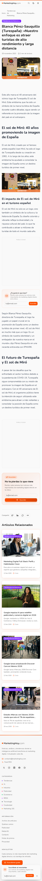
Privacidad (5, 842)
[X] (4, 768)
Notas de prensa (8, 838)
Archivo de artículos (9, 821)
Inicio (4, 13)
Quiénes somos (7, 824)
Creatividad (8, 805)
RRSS (6, 798)
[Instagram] (9, 768)
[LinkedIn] (14, 768)
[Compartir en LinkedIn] (17, 515)
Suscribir (33, 303)
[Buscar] (29, 3)
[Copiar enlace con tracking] (28, 515)
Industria (7, 788)
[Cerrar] (37, 876)
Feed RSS (8, 762)
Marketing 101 (9, 809)
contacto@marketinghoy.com (15, 759)
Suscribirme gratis (13, 862)
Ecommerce (8, 795)
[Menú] (38, 3)
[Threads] (24, 768)
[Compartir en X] (12, 515)
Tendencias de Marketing (11, 13)
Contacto (5, 835)
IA (4, 784)
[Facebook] (19, 768)
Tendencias (8, 781)
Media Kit (5, 831)
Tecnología (8, 802)
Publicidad (7, 791)
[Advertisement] (21, 263)
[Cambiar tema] (33, 3)
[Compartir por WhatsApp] (23, 515)
